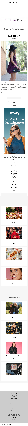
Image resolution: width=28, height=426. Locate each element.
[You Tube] (19, 415)
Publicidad (14, 396)
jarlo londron (15, 92)
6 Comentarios (14, 95)
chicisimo (14, 184)
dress (9, 92)
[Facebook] (9, 415)
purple (23, 92)
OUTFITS (14, 168)
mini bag (20, 92)
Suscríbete (14, 419)
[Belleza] (14, 279)
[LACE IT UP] (14, 61)
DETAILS (14, 162)
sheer (26, 92)
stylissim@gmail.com (14, 102)
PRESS (14, 170)
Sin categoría (14, 173)
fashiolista (14, 189)
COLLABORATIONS (14, 161)
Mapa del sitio (14, 398)
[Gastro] (14, 259)
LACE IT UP (14, 36)
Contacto (14, 399)
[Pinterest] (14, 415)
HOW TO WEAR (14, 165)
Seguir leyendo (13, 98)
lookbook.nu (14, 186)
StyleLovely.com (14, 2)
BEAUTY (14, 159)
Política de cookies (14, 406)
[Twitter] (12, 415)
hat (11, 92)
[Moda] (14, 238)
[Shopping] (14, 313)
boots (5, 92)
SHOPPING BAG (14, 171)
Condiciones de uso (14, 403)
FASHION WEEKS (14, 164)
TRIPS (14, 174)
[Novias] (14, 218)
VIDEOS (14, 177)
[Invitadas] (14, 374)
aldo (3, 92)
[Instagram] (16, 415)
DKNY (7, 92)
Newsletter (14, 417)
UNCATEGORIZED (14, 176)
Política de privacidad (14, 405)
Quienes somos (14, 395)
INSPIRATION (14, 167)
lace (17, 92)
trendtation (14, 187)
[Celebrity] (14, 333)
